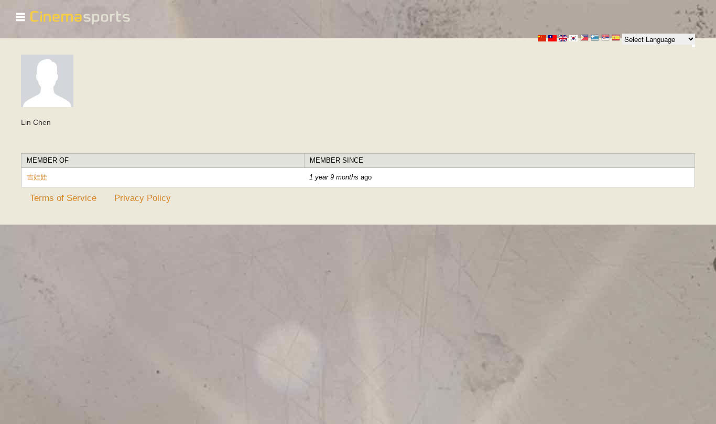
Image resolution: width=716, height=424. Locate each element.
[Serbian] (605, 39)
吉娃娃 (37, 177)
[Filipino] (584, 39)
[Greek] (595, 39)
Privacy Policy (142, 198)
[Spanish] (616, 39)
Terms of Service (63, 198)
